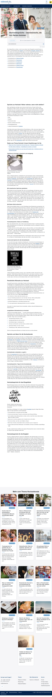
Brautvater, (33, 50)
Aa (42, 46)
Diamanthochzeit (19, 67)
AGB (7, 692)
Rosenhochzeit (19, 60)
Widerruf (20, 692)
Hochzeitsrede (19, 140)
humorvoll (31, 184)
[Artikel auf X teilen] (39, 28)
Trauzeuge (38, 50)
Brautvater (11, 339)
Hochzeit (21, 50)
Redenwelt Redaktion (27, 6)
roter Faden (15, 368)
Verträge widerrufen (45, 683)
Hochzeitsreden (38, 370)
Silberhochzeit (19, 63)
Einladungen (14, 178)
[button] (50, 2)
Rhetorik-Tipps (17, 6)
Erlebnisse (35, 359)
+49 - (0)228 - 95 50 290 (5, 679)
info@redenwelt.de (4, 683)
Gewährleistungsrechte (45, 685)
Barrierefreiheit (3, 694)
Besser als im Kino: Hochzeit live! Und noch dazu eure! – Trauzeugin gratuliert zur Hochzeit (26, 145)
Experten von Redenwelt (34, 679)
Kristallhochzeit (19, 61)
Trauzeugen (18, 339)
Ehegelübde (9, 179)
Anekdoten (21, 126)
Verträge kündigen (44, 681)
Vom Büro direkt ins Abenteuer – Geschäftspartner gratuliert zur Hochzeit (22, 146)
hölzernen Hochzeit (20, 58)
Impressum (3, 692)
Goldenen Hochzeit (19, 65)
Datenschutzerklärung (13, 692)
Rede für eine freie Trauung (22, 341)
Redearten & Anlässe (5, 6)
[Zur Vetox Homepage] (6, 2)
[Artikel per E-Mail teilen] (41, 28)
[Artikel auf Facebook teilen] (38, 28)
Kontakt (42, 679)
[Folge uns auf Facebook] (2, 686)
